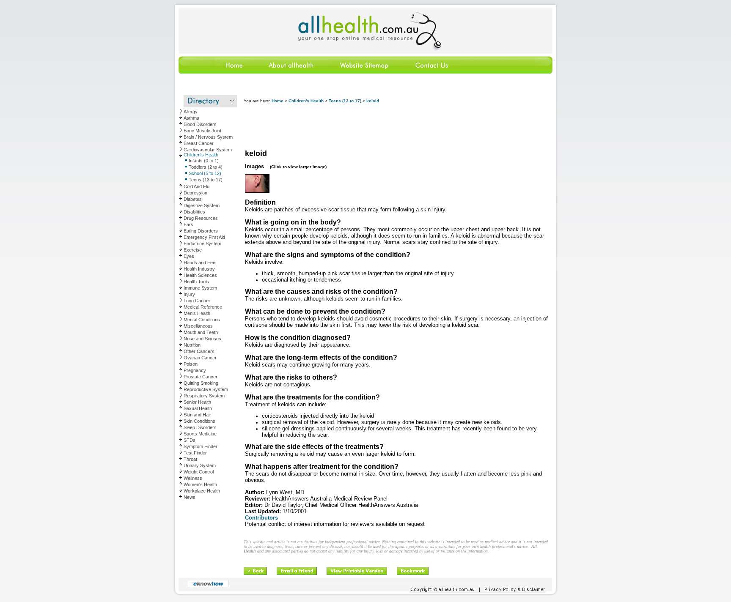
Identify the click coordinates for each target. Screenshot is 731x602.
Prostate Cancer (200, 376)
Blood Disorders (200, 124)
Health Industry (199, 268)
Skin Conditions (199, 421)
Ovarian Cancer (200, 357)
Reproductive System (206, 389)
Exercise (193, 249)
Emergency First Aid (204, 237)
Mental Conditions (202, 319)
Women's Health (200, 484)
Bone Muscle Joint (202, 130)
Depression (195, 192)
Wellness (193, 478)
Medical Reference (203, 306)
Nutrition (192, 345)
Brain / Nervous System (208, 137)
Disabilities (194, 211)
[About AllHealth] (291, 72)
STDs (189, 440)
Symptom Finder (200, 446)
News (189, 497)
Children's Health (201, 154)
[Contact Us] (431, 72)
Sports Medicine (200, 433)
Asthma (191, 117)
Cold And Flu (196, 186)
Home (277, 101)
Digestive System (202, 205)
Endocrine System (202, 243)
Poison (191, 364)
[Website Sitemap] (363, 72)
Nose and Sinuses (202, 338)
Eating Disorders (201, 230)
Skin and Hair (197, 414)
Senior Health (197, 402)
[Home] (215, 72)
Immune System (200, 287)
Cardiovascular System (208, 149)
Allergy (191, 111)
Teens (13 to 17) (345, 101)
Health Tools (196, 281)
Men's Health (197, 313)
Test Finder (195, 452)
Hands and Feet (200, 262)
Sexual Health (198, 408)
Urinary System (200, 465)
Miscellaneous (198, 325)
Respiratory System (204, 395)
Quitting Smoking (201, 383)
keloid (372, 101)
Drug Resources (201, 218)
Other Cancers (199, 351)
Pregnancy (195, 370)
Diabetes (193, 199)
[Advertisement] (398, 127)
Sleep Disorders (200, 427)
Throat (190, 459)
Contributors (261, 517)
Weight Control (199, 471)
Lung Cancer (197, 300)
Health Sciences (200, 275)
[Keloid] (257, 191)
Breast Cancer (199, 143)
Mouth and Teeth (201, 332)
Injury (189, 294)
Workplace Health (202, 490)
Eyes (189, 256)
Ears (188, 224)
